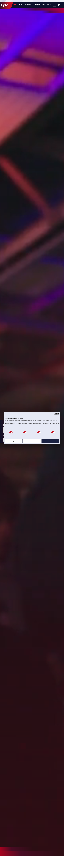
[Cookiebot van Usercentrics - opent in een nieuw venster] (53, 414)
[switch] (25, 432)
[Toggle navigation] (59, 5)
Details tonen (54, 437)
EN (54, 5)
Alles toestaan (50, 441)
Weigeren (14, 441)
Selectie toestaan (32, 441)
